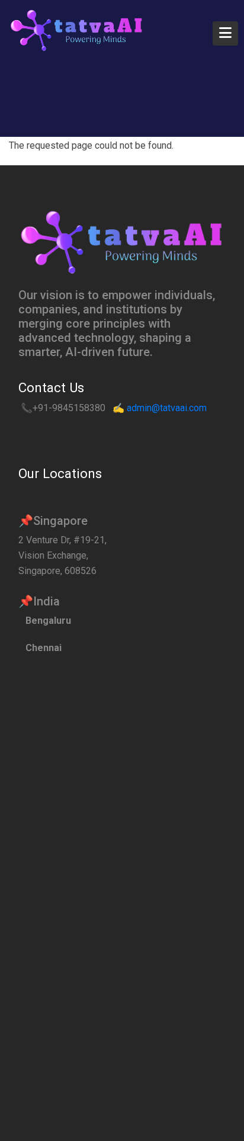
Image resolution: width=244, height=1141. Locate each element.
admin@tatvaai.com (167, 408)
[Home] (77, 30)
